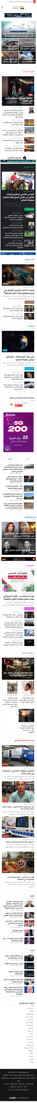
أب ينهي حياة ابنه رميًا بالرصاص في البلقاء (20, 841)
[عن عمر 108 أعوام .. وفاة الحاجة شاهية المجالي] (29, 958)
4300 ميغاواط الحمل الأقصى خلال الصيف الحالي (13, 123)
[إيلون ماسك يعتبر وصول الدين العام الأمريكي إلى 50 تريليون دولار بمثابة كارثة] (29, 375)
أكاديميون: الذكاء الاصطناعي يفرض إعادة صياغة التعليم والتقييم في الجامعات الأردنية (13, 634)
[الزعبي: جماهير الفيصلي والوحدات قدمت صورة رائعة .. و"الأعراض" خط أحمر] (29, 215)
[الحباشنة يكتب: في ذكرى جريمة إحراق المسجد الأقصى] (29, 915)
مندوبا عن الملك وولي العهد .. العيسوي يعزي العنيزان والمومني (14, 478)
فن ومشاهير (30, 1045)
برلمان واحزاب (29, 1017)
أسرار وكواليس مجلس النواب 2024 (20, 1089)
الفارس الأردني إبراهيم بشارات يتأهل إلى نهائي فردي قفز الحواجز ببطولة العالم (18, 197)
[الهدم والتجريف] (29, 933)
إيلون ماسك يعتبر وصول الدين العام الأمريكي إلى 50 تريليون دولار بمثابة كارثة (13, 377)
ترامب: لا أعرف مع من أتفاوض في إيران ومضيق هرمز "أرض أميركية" (19, 291)
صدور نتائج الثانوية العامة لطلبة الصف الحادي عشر (20, 1)
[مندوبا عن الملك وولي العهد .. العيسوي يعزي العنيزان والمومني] (29, 479)
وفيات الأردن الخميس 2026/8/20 (15, 972)
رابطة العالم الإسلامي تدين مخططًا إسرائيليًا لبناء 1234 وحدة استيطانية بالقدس (13, 505)
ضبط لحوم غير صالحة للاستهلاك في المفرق (12, 141)
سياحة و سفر (29, 1036)
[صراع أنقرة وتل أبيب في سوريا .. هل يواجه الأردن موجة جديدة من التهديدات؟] (18, 669)
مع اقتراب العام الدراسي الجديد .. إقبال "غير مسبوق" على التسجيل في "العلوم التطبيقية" (12, 132)
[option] (18, 42)
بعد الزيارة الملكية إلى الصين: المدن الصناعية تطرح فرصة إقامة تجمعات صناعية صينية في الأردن (13, 468)
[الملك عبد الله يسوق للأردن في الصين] (18, 91)
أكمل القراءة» (29, 302)
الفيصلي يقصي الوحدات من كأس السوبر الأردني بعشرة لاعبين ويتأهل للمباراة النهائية (13, 235)
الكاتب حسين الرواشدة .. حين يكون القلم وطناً (13, 939)
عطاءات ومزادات (28, 1048)
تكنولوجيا (31, 1028)
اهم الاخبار (30, 1019)
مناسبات (31, 1056)
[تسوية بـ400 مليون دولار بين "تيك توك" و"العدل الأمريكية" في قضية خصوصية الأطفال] (29, 623)
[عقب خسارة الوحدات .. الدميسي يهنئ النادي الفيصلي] (31, 225)
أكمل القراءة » (29, 209)
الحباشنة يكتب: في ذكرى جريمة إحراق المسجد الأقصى (13, 914)
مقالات (31, 1053)
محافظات (30, 1050)
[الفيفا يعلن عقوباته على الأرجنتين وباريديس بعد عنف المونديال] (29, 243)
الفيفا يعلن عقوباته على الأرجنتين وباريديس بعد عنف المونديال (14, 245)
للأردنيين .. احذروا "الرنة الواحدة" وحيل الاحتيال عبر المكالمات (13, 615)
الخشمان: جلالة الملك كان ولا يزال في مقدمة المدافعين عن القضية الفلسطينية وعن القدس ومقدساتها (12, 113)
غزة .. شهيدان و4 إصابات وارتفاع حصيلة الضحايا (14, 487)
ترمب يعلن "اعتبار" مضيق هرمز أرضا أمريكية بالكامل (13, 309)
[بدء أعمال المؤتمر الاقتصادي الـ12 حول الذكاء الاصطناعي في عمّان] (29, 496)
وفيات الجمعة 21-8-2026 (14, 963)
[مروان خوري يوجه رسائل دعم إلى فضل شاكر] (19, 546)
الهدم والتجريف (17, 930)
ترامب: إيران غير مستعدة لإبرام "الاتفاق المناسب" (13, 317)
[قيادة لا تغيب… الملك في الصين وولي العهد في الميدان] (29, 923)
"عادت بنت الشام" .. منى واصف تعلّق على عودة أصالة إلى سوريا (19, 535)
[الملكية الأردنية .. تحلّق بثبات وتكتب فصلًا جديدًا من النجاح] (29, 148)
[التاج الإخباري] (18, 7)
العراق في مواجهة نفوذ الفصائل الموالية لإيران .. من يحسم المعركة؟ (27, 729)
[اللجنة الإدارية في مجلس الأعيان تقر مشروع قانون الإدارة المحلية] (27, 45)
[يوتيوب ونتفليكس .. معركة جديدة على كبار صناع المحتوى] (29, 642)
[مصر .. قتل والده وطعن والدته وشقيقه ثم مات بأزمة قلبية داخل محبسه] (29, 385)
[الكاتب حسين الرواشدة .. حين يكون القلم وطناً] (29, 940)
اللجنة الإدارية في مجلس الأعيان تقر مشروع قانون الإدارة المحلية (27, 50)
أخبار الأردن (30, 1008)
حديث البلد (30, 1031)
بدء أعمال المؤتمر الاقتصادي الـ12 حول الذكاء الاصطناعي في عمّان (13, 496)
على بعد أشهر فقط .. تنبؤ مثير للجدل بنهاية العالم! (20, 358)
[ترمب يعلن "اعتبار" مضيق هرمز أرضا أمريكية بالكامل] (29, 308)
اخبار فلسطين (29, 1014)
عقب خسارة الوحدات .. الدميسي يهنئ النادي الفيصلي (13, 226)
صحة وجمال (30, 1039)
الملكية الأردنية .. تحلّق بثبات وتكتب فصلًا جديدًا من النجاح (14, 149)
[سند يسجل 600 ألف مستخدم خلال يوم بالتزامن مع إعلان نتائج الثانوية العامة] (19, 29)
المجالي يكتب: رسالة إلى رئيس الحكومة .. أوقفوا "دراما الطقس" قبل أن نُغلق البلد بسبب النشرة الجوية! (13, 904)
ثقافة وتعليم (30, 1025)
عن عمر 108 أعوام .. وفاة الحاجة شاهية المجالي (14, 956)
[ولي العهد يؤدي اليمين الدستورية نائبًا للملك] (10, 57)
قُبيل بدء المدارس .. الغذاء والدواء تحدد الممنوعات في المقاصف (20, 878)
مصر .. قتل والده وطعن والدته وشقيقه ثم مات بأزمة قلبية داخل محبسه (13, 387)
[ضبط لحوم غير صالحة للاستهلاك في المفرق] (29, 140)
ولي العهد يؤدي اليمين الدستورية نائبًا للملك (11, 61)
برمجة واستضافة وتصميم (22, 1097)
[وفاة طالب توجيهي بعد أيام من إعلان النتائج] (29, 981)
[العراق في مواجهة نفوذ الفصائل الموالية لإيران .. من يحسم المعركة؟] (26, 715)
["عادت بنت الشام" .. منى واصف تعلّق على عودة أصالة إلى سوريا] (19, 530)
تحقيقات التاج (29, 1022)
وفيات (31, 1062)
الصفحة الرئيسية (29, 1083)
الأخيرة (27, 459)
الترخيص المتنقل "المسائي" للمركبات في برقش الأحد (18, 772)
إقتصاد (31, 1011)
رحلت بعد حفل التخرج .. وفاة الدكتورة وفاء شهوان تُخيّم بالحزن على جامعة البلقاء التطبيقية (13, 990)
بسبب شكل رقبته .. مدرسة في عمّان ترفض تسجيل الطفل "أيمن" (26, 700)
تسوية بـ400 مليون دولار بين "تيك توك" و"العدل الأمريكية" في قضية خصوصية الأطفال (13, 625)
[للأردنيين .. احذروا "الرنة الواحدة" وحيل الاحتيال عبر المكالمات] (29, 615)
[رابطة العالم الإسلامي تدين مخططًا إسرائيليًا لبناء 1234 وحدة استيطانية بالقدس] (29, 505)
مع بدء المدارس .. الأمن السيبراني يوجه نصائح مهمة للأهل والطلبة (18, 597)
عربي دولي (30, 1042)
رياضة (31, 1033)
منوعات (31, 1059)
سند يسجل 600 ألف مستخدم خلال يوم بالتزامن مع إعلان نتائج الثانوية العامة (19, 35)
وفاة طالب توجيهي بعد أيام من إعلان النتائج (13, 980)
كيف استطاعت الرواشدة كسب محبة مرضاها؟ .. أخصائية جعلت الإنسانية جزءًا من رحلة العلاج (9, 702)
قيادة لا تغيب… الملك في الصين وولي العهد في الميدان (14, 923)
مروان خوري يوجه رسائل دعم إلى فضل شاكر (19, 551)
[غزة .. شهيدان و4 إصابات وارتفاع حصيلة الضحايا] (29, 488)
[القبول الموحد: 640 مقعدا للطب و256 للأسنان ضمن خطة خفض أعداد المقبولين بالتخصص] (27, 57)
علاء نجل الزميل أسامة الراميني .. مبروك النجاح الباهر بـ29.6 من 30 (18, 807)
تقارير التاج (13, 1086)
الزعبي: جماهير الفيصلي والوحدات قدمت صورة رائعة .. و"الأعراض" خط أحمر (13, 217)
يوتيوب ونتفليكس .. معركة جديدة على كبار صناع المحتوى (13, 643)
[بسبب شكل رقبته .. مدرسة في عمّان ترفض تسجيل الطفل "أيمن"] (28, 687)
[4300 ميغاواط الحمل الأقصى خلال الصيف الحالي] (29, 122)
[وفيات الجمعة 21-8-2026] (29, 966)
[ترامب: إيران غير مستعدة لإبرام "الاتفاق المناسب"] (29, 316)
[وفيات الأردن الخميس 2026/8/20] (29, 974)
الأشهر (10, 459)
